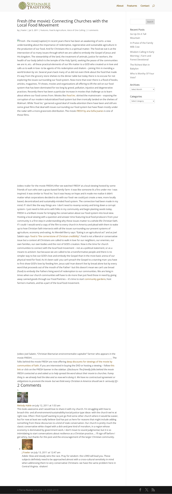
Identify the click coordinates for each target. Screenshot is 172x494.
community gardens (95, 279)
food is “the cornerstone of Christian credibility (54, 236)
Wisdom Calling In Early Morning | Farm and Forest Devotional (142, 55)
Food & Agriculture (57, 30)
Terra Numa (26, 489)
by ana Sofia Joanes (89, 110)
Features (132, 6)
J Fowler (23, 30)
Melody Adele (24, 405)
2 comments (92, 30)
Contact (145, 6)
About (120, 6)
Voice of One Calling (76, 30)
